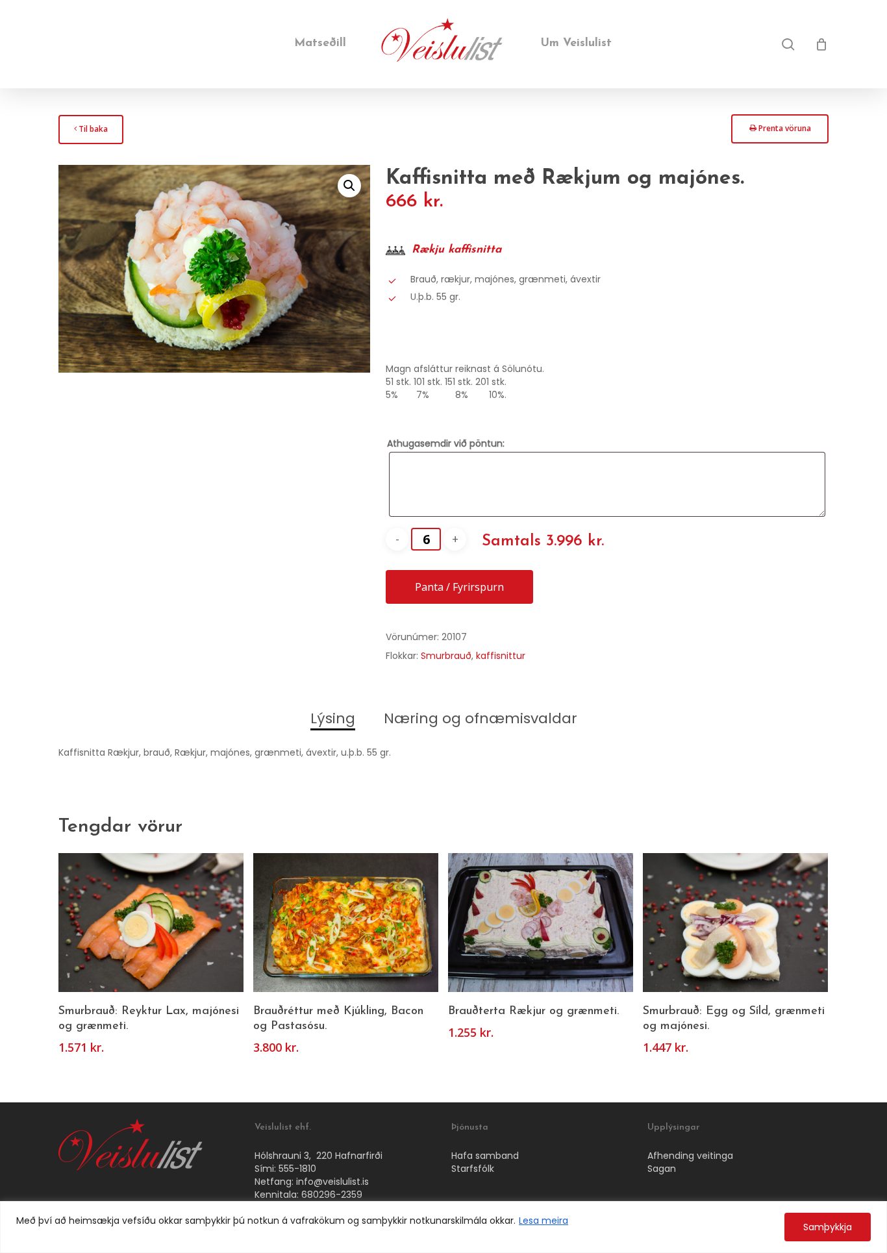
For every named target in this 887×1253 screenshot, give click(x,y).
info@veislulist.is (332, 1181)
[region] (443, 1227)
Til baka (90, 133)
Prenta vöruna (780, 132)
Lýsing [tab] (332, 718)
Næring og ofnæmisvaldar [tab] (480, 718)
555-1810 (297, 1168)
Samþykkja (827, 1227)
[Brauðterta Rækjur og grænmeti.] (540, 922)
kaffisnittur (500, 655)
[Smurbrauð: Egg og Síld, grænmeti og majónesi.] (735, 922)
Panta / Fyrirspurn (459, 587)
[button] (349, 185)
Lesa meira (543, 1220)
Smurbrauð (446, 655)
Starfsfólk (472, 1168)
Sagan (661, 1168)
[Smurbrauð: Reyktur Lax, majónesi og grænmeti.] (151, 922)
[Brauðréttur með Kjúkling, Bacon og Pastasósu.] (345, 922)
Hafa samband (485, 1155)
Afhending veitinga (690, 1155)
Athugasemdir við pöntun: (446, 443)
